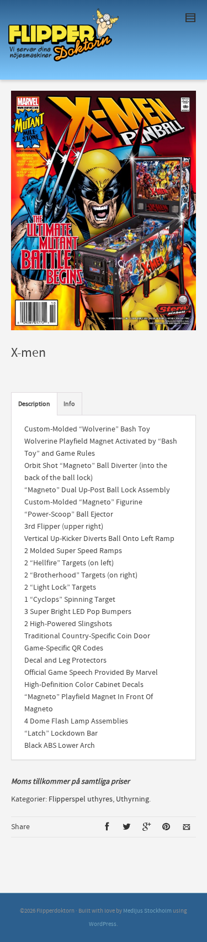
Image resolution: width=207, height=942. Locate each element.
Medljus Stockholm (147, 911)
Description (34, 404)
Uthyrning (132, 799)
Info (69, 404)
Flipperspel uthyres (81, 799)
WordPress (102, 924)
